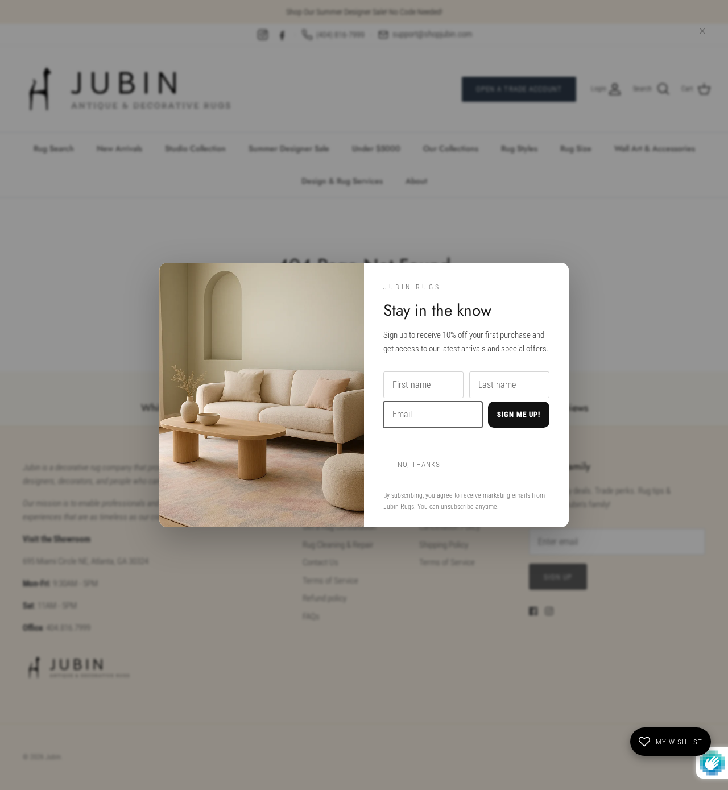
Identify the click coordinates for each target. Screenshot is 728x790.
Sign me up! (518, 414)
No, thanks (419, 464)
